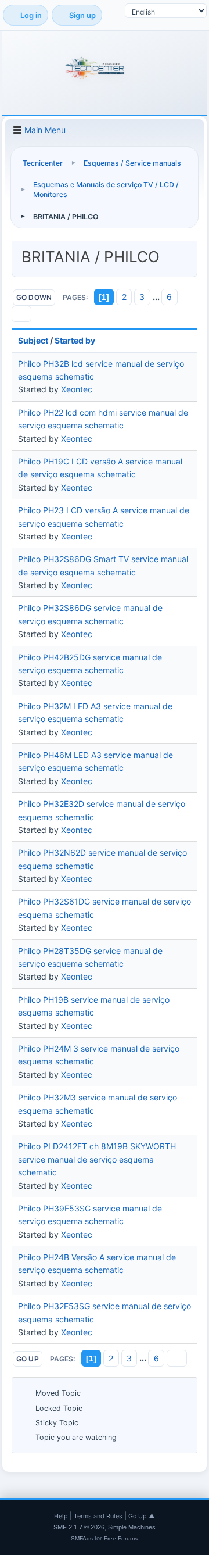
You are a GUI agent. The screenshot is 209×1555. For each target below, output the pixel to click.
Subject (33, 340)
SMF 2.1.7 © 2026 (79, 1527)
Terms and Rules (98, 1516)
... (157, 297)
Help (61, 1516)
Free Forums (121, 1538)
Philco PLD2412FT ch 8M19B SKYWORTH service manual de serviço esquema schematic (97, 1159)
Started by (75, 340)
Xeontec (76, 389)
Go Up (27, 1358)
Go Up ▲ (141, 1516)
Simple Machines (132, 1527)
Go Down (34, 297)
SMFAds (82, 1538)
